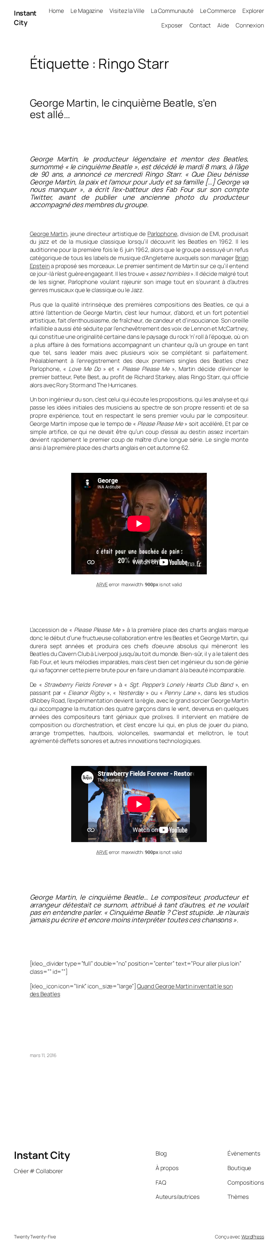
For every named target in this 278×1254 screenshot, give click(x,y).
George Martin (48, 234)
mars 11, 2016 (43, 1055)
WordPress (252, 1236)
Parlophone (162, 234)
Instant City (25, 17)
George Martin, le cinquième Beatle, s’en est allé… (123, 108)
